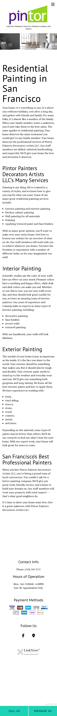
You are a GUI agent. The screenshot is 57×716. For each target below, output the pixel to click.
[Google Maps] (33, 636)
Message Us (43, 711)
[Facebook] (23, 636)
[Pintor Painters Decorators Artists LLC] (28, 15)
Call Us (14, 711)
